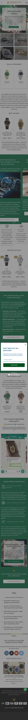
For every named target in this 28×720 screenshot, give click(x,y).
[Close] (25, 344)
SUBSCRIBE (14, 365)
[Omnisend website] (14, 374)
